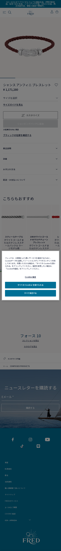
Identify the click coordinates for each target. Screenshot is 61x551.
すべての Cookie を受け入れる (30, 285)
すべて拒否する (30, 293)
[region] (31, 275)
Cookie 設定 (30, 277)
